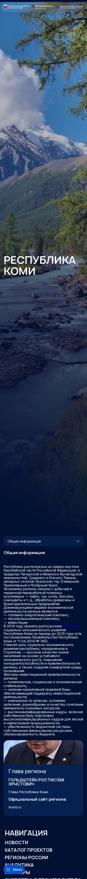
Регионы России (26, 858)
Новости (16, 843)
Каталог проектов (28, 850)
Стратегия (71, 626)
